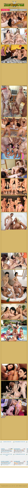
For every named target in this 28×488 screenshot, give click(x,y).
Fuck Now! (22, 10)
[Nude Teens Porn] (14, 4)
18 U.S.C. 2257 (15, 485)
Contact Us (24, 485)
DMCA (20, 485)
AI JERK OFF (14, 10)
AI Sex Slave (5, 10)
